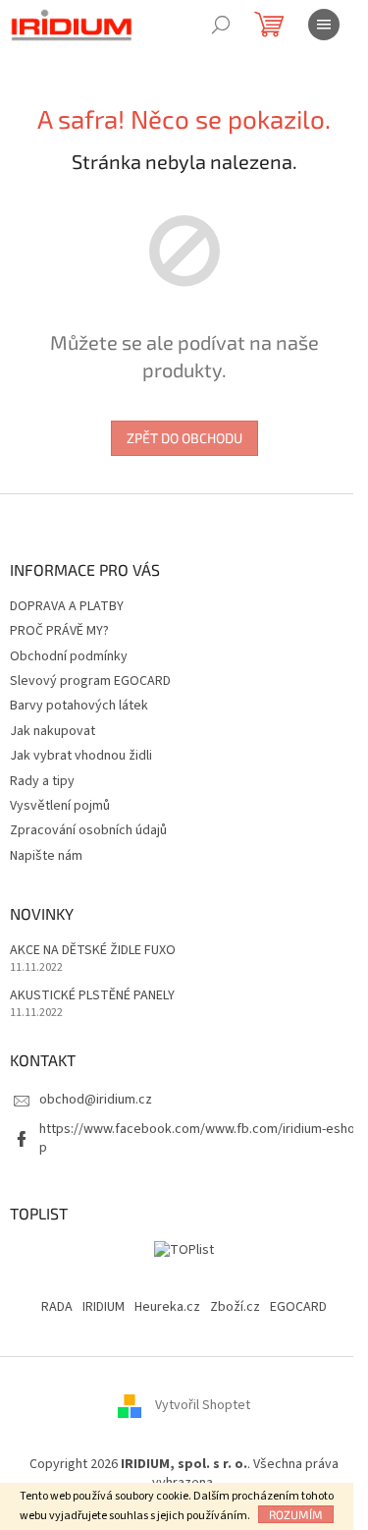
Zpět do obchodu (184, 437)
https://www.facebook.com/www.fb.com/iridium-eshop (197, 1138)
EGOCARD (298, 1307)
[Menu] (323, 24)
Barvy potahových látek (79, 705)
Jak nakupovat (52, 731)
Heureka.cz (167, 1307)
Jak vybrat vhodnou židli (81, 755)
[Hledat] (220, 24)
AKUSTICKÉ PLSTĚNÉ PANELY (92, 996)
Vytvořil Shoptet (202, 1405)
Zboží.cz (235, 1307)
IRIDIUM (103, 1307)
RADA (57, 1307)
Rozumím (296, 1514)
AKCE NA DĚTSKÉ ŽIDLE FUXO (93, 950)
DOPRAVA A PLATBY (67, 606)
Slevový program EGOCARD (90, 681)
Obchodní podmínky (69, 656)
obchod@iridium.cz (95, 1099)
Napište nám (46, 856)
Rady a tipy (42, 781)
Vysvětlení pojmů (60, 806)
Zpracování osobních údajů (88, 830)
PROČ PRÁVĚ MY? (59, 631)
